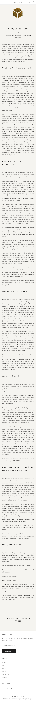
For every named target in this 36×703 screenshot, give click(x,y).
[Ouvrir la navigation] (3, 2)
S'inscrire (9, 651)
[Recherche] (30, 2)
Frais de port (19, 35)
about (4, 662)
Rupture (18, 611)
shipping (5, 668)
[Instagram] (11, 688)
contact (4, 677)
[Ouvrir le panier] (33, 2)
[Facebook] (3, 688)
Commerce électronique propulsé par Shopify (18, 699)
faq (3, 665)
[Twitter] (7, 688)
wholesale (5, 674)
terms (4, 671)
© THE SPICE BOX (18, 696)
